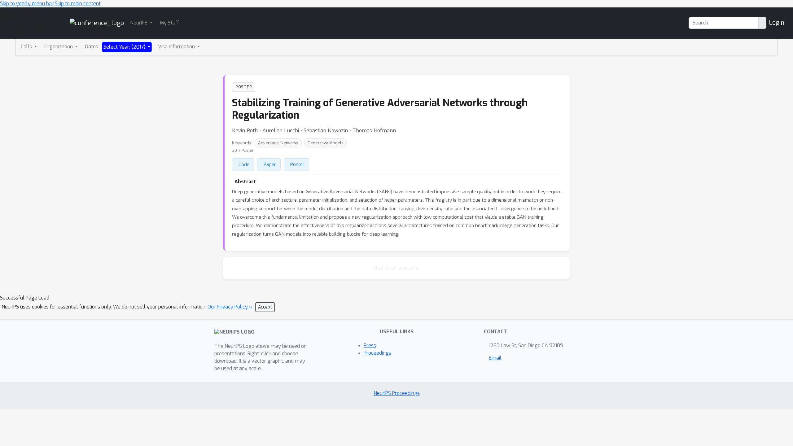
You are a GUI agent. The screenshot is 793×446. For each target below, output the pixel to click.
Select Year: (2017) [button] (125, 47)
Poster (297, 164)
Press (370, 345)
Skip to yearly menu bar (27, 3)
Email (495, 358)
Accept (265, 307)
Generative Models (326, 143)
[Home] (97, 22)
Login (776, 23)
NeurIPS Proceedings (397, 393)
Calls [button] (27, 46)
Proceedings (377, 353)
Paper (270, 164)
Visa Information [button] (177, 46)
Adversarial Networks (278, 143)
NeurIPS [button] (139, 23)
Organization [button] (59, 46)
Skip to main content (78, 3)
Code (244, 164)
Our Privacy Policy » (230, 307)
